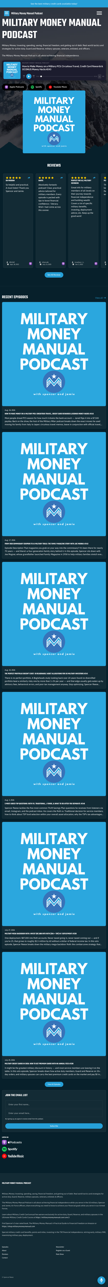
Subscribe (54, 1126)
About (4, 1250)
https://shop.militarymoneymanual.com (18, 1226)
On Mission (10, 180)
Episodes (5, 1247)
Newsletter (60, 1247)
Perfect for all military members (81, 182)
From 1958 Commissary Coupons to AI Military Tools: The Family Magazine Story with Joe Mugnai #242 (46, 543)
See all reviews (54, 275)
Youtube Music (60, 87)
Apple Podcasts (16, 87)
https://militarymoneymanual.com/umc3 (52, 1217)
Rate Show (60, 1254)
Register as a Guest (63, 1250)
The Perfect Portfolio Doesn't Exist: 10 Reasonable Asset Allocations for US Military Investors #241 (46, 673)
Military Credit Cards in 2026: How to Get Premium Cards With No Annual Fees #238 (39, 1063)
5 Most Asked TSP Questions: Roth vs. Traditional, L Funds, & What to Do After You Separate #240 (45, 803)
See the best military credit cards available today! (54, 4)
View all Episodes (54, 1084)
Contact (5, 1258)
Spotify (38, 87)
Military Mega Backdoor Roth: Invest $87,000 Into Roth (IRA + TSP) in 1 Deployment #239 (41, 933)
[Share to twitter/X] (29, 177)
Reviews (5, 1254)
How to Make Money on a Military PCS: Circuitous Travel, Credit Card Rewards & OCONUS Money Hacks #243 (49, 413)
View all (99, 298)
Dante (40, 180)
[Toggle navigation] (99, 13)
